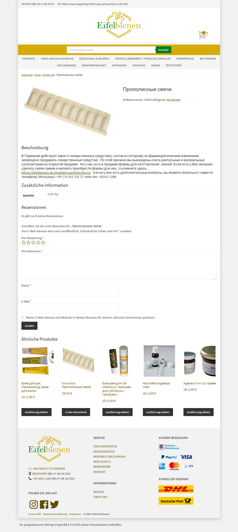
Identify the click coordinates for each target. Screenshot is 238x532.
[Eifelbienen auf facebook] (44, 504)
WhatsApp (39, 474)
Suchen (163, 50)
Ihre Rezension (32, 251)
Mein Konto (102, 462)
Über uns (100, 497)
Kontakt (99, 472)
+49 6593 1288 (28, 4)
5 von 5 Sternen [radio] (43, 242)
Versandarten (104, 451)
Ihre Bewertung (32, 238)
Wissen (98, 492)
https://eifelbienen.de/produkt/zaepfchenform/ (85, 170)
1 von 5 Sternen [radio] (23, 242)
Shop (37, 75)
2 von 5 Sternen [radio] (28, 242)
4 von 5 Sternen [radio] (38, 242)
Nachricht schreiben (48, 469)
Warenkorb (101, 467)
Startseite (27, 75)
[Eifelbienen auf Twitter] (54, 504)
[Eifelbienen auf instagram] (33, 504)
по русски (49, 75)
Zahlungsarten (105, 446)
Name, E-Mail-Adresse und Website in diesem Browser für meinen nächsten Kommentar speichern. (91, 317)
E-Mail (26, 301)
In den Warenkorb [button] (76, 412)
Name (26, 285)
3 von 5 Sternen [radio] (33, 242)
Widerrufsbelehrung (109, 457)
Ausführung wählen (36, 412)
